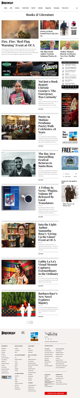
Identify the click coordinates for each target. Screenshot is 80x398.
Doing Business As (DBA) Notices (49, 384)
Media (16, 379)
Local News (17, 350)
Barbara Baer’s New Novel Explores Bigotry (47, 298)
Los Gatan (58, 358)
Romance (30, 378)
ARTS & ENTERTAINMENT (20, 355)
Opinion (16, 381)
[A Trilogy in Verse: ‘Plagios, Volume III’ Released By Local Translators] (19, 198)
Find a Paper (4, 367)
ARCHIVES (23, 332)
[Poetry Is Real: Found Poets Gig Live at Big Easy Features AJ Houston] (49, 24)
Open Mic (16, 385)
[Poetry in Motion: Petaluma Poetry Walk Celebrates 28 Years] (19, 127)
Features (16, 348)
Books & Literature (18, 359)
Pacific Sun (47, 358)
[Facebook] (46, 339)
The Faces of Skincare (68, 205)
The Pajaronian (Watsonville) (61, 365)
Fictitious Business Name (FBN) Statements (49, 382)
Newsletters (4, 348)
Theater (16, 370)
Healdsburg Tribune (59, 352)
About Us (3, 354)
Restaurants (30, 350)
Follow (75, 176)
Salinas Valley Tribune (60, 363)
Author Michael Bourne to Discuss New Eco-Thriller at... (68, 54)
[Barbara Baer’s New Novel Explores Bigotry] (19, 304)
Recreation (30, 374)
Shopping (30, 380)
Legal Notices (47, 380)
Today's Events (31, 387)
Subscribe (3, 350)
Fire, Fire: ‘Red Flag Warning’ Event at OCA (18, 43)
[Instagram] (48, 339)
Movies (16, 365)
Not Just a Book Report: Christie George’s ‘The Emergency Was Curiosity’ (48, 89)
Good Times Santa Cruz (49, 352)
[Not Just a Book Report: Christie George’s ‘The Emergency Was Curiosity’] (19, 92)
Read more (40, 109)
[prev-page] (28, 322)
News (16, 352)
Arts (15, 357)
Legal (46, 377)
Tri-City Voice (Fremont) (60, 367)
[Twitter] (51, 339)
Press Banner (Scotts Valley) (61, 361)
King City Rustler (59, 356)
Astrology (17, 375)
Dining (29, 348)
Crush (16, 361)
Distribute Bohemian (5, 369)
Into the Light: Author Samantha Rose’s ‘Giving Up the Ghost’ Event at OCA (47, 232)
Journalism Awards (59, 378)
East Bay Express (48, 350)
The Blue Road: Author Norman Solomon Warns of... (49, 53)
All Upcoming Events (32, 385)
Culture (16, 363)
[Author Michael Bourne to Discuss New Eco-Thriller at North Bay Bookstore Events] (69, 45)
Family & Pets (30, 370)
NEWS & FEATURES (18, 346)
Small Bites (30, 352)
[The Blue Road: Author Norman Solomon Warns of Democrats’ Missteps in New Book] (49, 45)
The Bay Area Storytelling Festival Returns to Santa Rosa (46, 160)
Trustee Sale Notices (48, 386)
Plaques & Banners (5, 372)
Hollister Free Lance (59, 354)
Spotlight (16, 368)
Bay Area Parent (48, 361)
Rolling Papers (17, 389)
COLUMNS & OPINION (19, 373)
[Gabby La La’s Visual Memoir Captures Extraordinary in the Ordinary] (19, 272)
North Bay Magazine (49, 365)
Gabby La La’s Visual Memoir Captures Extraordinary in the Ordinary (48, 267)
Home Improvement (32, 372)
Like (76, 173)
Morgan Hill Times (59, 360)
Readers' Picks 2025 (32, 359)
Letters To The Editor (19, 383)
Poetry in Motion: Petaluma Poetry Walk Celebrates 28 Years (47, 124)
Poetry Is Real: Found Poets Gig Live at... (49, 33)
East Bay (46, 363)
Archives (3, 365)
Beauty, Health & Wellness (33, 365)
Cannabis (30, 366)
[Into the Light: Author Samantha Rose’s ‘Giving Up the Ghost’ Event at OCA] (19, 235)
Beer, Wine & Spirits (32, 363)
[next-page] (31, 322)
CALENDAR (30, 382)
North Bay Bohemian (49, 356)
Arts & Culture (31, 361)
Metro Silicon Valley (48, 354)
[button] (77, 8)
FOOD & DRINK (31, 346)
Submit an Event (31, 389)
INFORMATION (4, 346)
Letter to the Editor (5, 357)
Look (16, 377)
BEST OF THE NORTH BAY (32, 356)
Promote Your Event (32, 390)
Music (16, 366)
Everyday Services (31, 368)
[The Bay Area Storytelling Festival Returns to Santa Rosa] (19, 164)
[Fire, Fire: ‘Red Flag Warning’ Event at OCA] (20, 29)
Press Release (4, 359)
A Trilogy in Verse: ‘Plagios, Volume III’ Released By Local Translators (48, 195)
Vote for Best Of (5, 370)
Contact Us (4, 355)
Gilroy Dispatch (59, 350)
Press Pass (17, 387)
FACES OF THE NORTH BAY (69, 182)
